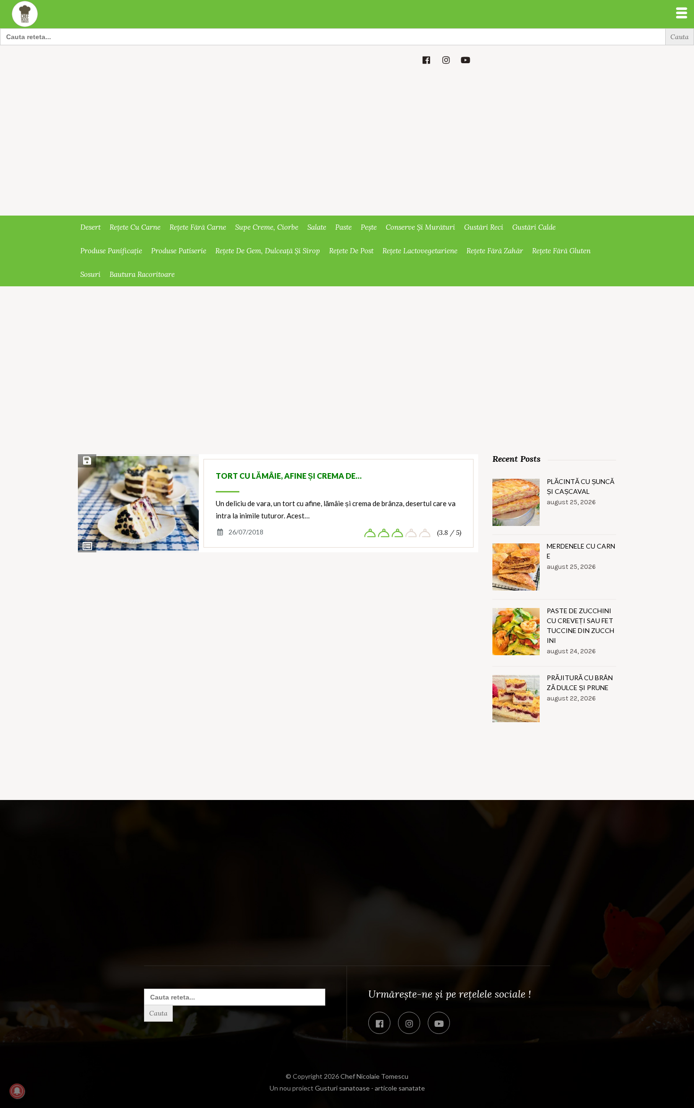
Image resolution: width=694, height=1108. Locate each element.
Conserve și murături (420, 227)
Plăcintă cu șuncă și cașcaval (580, 486)
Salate (316, 227)
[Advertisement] (347, 145)
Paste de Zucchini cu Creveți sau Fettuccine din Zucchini (580, 625)
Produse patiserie (178, 250)
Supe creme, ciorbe (266, 227)
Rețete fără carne (197, 227)
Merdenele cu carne (581, 551)
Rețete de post (351, 250)
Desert (90, 227)
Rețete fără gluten (561, 250)
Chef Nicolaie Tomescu (374, 1076)
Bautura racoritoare (142, 274)
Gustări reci (483, 227)
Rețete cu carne (135, 227)
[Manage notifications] (17, 1091)
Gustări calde (534, 227)
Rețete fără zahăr (494, 250)
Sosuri (90, 274)
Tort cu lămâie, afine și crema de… (289, 475)
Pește (369, 227)
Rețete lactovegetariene (419, 250)
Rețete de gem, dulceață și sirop (267, 250)
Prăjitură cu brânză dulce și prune (580, 682)
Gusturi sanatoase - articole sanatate (370, 1088)
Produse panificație (111, 250)
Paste (343, 227)
